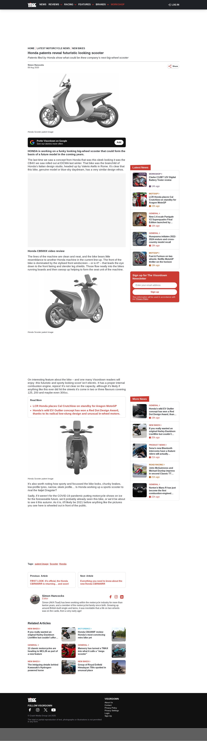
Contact (108, 705)
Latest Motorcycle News (53, 48)
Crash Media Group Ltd (40, 715)
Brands (101, 4)
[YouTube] (54, 711)
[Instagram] (38, 711)
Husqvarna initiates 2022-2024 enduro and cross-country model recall (162, 239)
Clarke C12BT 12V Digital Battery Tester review (162, 178)
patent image (42, 564)
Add (119, 142)
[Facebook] (30, 711)
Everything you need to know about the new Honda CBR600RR (101, 582)
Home (31, 48)
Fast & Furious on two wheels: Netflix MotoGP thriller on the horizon (161, 259)
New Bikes (78, 48)
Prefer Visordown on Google (52, 141)
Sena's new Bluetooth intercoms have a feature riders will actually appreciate (162, 451)
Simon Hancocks (36, 65)
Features (84, 4)
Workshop (117, 4)
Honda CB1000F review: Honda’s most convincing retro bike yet (91, 635)
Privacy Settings (112, 711)
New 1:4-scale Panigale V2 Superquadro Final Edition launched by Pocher (161, 220)
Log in (175, 5)
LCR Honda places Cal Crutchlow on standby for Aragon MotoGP (75, 406)
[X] (46, 711)
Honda (62, 564)
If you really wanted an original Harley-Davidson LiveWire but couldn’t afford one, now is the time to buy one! (42, 635)
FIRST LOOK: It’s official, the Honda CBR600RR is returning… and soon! (49, 582)
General (32, 645)
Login (107, 713)
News (42, 4)
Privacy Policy (142, 299)
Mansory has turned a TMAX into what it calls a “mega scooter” (93, 651)
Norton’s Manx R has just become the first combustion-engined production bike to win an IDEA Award (162, 491)
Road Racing (156, 465)
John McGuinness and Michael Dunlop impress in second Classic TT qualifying (162, 471)
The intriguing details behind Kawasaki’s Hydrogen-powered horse (43, 668)
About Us (109, 702)
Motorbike (84, 629)
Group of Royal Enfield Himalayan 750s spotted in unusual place (92, 668)
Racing (68, 4)
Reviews (54, 4)
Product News (157, 445)
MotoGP (153, 194)
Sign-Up (108, 716)
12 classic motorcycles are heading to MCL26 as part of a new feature (43, 651)
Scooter (54, 564)
